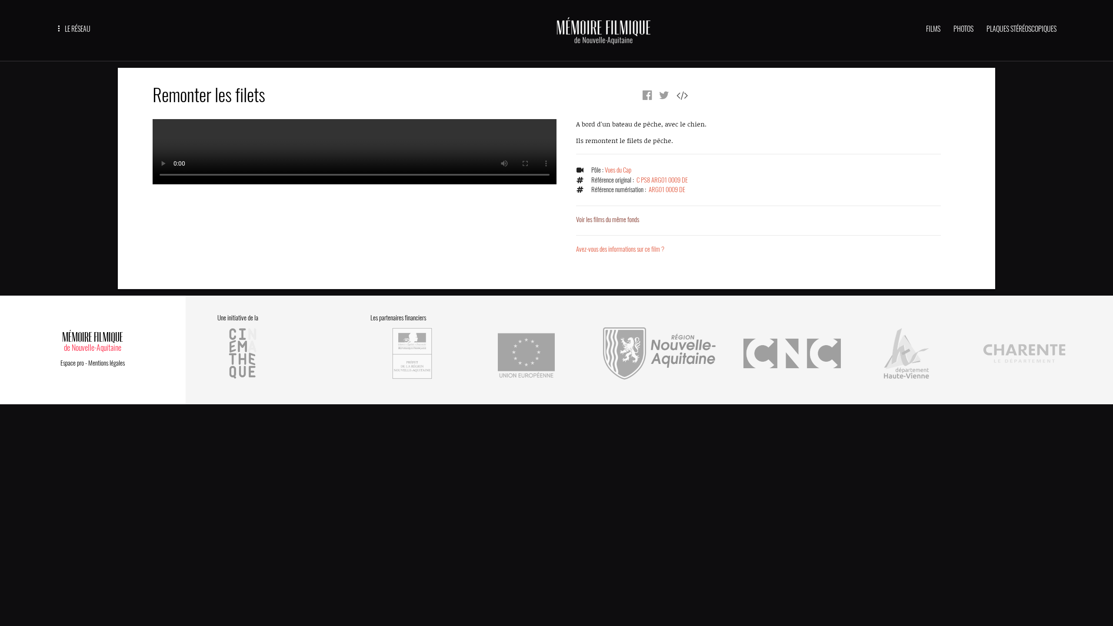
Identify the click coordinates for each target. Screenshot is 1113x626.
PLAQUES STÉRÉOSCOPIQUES (1021, 28)
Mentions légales (106, 363)
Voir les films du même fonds (607, 219)
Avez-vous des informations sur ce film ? (620, 249)
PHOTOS (963, 28)
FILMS (933, 28)
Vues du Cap (618, 170)
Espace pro (72, 363)
